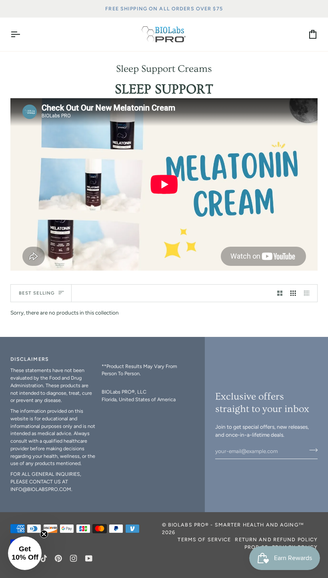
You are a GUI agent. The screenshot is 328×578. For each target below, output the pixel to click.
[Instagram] (73, 558)
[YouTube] (88, 558)
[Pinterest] (58, 558)
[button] (144, 358)
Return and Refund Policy (276, 539)
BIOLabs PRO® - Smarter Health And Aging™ (236, 525)
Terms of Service (204, 539)
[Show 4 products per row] (309, 293)
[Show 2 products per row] (280, 293)
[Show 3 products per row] (293, 293)
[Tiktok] (44, 558)
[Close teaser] (44, 534)
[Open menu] (22, 34)
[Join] (311, 450)
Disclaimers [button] (29, 359)
